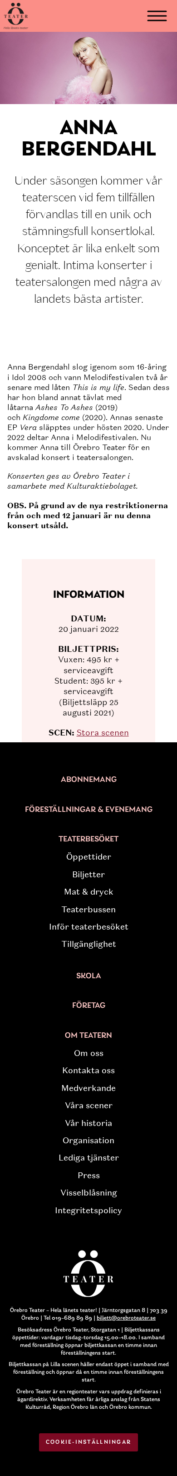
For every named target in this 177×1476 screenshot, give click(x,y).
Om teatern (88, 1036)
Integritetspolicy (88, 1210)
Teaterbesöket (88, 840)
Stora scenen (103, 732)
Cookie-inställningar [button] (89, 1442)
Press (89, 1175)
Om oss (88, 1053)
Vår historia (88, 1123)
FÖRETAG (88, 1006)
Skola (88, 976)
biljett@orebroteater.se (126, 1318)
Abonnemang (89, 780)
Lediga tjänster (89, 1157)
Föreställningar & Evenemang (88, 810)
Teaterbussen (88, 909)
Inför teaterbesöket (88, 926)
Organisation (88, 1140)
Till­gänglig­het (88, 944)
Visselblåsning (88, 1192)
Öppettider (88, 856)
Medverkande (88, 1088)
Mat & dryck (88, 891)
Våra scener (89, 1105)
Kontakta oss (88, 1070)
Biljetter (88, 874)
